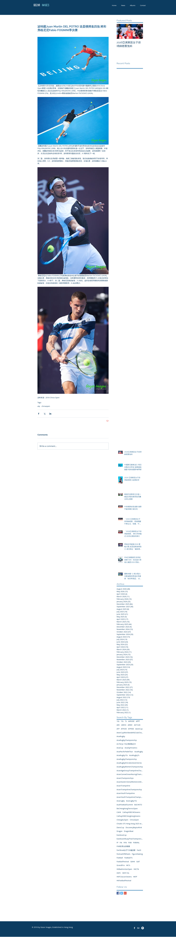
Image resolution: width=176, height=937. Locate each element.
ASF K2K (137, 725)
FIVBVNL (136, 842)
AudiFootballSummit (125, 805)
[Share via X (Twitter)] (44, 413)
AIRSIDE (131, 721)
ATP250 (124, 729)
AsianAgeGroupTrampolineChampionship (130, 770)
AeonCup (139, 729)
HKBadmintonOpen (124, 869)
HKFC (119, 873)
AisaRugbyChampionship (127, 740)
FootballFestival (123, 861)
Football (120, 858)
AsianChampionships (125, 778)
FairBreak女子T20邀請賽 (126, 850)
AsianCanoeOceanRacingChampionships (130, 774)
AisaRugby (121, 736)
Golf (138, 861)
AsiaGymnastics (131, 748)
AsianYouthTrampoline (126, 793)
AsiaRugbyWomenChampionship (130, 767)
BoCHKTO (138, 805)
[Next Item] (139, 31)
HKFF (135, 877)
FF (117, 842)
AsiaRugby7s (134, 755)
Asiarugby (121, 801)
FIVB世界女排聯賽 (123, 846)
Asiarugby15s (131, 801)
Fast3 (139, 850)
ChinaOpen (134, 820)
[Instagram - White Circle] (142, 928)
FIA (121, 842)
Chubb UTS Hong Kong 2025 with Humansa (130, 823)
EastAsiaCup (122, 835)
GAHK (132, 861)
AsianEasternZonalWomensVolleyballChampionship (130, 782)
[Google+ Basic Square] (125, 893)
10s (118, 721)
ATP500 (131, 729)
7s (126, 721)
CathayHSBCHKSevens (131, 812)
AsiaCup (120, 748)
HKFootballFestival (124, 880)
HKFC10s (125, 873)
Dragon (119, 831)
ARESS (123, 725)
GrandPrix (121, 865)
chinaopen (46, 406)
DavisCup (120, 827)
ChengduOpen (122, 820)
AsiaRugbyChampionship (127, 759)
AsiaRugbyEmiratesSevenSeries (129, 763)
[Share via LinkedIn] (50, 413)
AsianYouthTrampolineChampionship (130, 797)
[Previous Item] (120, 31)
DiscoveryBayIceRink (134, 827)
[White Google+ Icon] (138, 928)
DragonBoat (128, 831)
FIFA (125, 842)
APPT (138, 721)
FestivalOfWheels (123, 854)
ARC (118, 725)
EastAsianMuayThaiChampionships (130, 839)
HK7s (128, 865)
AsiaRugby (138, 751)
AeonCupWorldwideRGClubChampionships (130, 732)
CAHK (119, 812)
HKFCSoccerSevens (124, 877)
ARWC (130, 725)
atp (38, 406)
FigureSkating (137, 854)
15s (122, 721)
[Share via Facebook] (38, 413)
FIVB (130, 842)
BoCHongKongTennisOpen (127, 808)
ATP (118, 729)
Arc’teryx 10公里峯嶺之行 (126, 744)
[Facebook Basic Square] (118, 893)
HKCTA (136, 869)
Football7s (128, 858)
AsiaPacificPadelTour (125, 751)
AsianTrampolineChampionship (129, 789)
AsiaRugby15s (122, 755)
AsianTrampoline (123, 786)
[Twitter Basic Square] (121, 893)
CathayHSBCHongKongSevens (128, 816)
